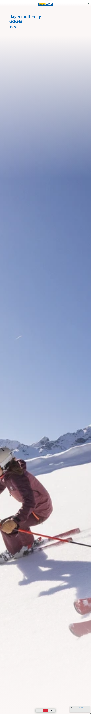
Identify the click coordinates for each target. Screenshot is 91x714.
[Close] (89, 707)
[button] (90, 713)
